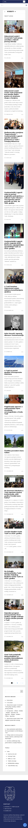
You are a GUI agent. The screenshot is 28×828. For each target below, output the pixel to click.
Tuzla (8, 751)
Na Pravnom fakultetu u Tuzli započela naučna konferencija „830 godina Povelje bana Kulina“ (13, 494)
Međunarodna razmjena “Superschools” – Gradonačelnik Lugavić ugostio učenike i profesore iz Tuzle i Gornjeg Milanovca (13, 137)
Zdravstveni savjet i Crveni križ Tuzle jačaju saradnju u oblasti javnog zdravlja (13, 38)
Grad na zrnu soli (12, 754)
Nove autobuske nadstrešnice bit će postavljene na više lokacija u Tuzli (14, 730)
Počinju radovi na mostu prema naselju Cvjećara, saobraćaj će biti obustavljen (14, 736)
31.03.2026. (10, 702)
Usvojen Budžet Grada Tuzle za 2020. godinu (13, 532)
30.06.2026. (10, 700)
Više (22, 58)
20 (17, 683)
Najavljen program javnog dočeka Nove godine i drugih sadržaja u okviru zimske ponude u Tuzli (13, 616)
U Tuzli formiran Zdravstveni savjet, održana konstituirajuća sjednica (13, 289)
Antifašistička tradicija (13, 763)
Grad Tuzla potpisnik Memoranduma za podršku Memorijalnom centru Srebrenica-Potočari (13, 658)
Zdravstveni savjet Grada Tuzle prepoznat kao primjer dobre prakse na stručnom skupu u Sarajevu (13, 94)
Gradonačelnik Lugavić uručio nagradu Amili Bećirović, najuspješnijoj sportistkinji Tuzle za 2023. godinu (13, 244)
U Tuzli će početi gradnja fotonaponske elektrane (13, 372)
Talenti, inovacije (12, 761)
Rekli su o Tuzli (11, 758)
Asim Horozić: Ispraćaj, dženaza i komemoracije (14, 334)
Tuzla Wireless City (13, 765)
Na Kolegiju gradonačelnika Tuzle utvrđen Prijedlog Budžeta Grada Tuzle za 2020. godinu (13, 574)
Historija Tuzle (11, 756)
